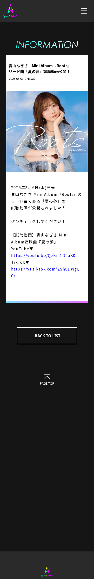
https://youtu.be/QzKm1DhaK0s (44, 255)
